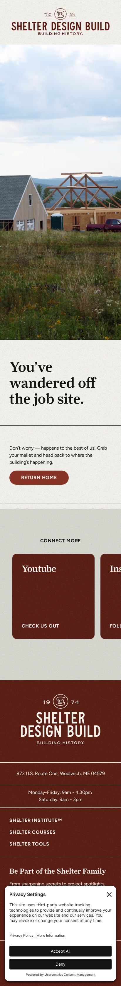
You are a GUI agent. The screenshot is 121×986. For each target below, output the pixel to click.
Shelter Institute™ (35, 820)
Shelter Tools (29, 844)
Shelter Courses (32, 832)
